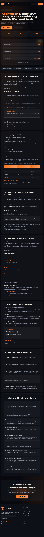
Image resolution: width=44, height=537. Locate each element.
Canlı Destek (3, 529)
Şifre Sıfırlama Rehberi (28, 68)
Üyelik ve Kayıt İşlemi (17, 68)
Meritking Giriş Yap (7, 27)
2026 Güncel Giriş (4, 525)
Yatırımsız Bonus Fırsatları (7, 68)
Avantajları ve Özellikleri (27, 515)
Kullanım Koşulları (26, 525)
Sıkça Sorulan (4, 527)
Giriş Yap (34, 3)
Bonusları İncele (18, 27)
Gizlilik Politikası (26, 523)
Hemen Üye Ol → (22, 496)
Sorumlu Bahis (25, 527)
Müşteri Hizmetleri (4, 523)
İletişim (24, 529)
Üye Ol (40, 3)
